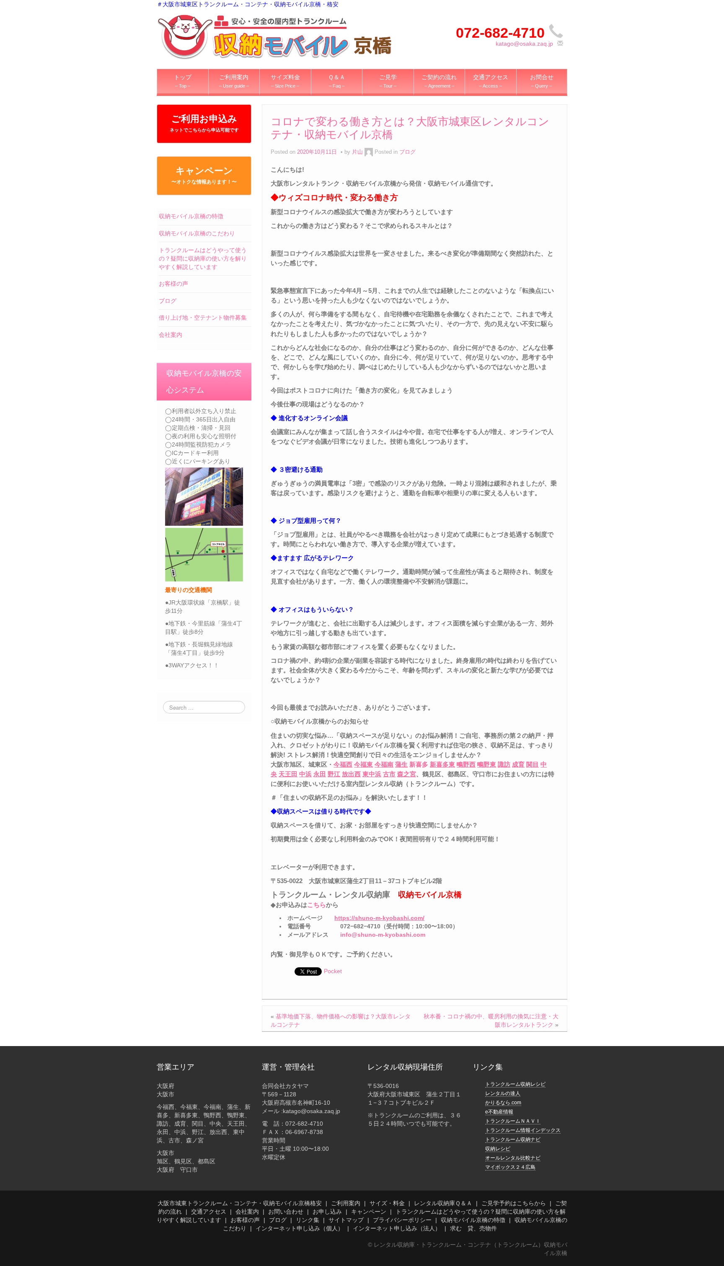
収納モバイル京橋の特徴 (191, 216)
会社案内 (170, 334)
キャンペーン (204, 175)
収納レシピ (497, 1149)
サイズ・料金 (387, 1203)
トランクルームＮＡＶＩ (512, 1121)
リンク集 (307, 1220)
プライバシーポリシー (402, 1220)
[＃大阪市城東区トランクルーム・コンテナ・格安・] (274, 36)
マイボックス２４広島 (510, 1167)
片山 (357, 152)
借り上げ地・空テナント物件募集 (203, 317)
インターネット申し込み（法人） (397, 1228)
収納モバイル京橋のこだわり (197, 233)
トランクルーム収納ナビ (512, 1139)
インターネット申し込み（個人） (300, 1228)
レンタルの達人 (502, 1093)
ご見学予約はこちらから (513, 1203)
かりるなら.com (503, 1103)
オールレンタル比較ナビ (512, 1158)
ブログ (167, 300)
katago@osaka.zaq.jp (524, 43)
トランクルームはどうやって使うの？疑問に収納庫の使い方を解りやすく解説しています (203, 258)
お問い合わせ (285, 1211)
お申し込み (327, 1211)
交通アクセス (208, 1211)
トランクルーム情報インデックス (523, 1130)
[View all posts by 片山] (369, 152)
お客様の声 (173, 283)
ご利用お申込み (204, 123)
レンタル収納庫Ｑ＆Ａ (443, 1203)
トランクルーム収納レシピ (515, 1084)
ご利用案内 (345, 1203)
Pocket (333, 971)
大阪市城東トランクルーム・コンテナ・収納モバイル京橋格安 (240, 1203)
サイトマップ (346, 1220)
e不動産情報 (499, 1112)
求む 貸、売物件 (473, 1228)
